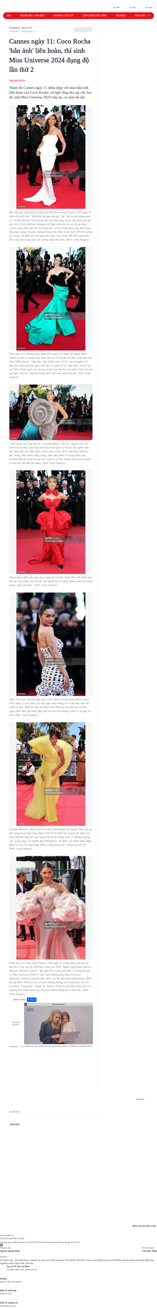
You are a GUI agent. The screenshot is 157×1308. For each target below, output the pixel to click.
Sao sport (94, 1260)
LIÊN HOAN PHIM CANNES (57, 1046)
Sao (9, 15)
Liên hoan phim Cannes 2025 (65, 212)
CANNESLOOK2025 (85, 1046)
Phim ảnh (140, 15)
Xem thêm (14, 1124)
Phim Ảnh (85, 1260)
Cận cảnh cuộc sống (95, 15)
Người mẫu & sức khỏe (108, 1260)
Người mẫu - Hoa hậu (32, 15)
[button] (83, 29)
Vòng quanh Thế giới (63, 1260)
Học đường (123, 1260)
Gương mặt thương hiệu (138, 1260)
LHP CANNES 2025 (41, 1046)
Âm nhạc (121, 15)
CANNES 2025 (29, 1046)
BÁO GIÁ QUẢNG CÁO (144, 1226)
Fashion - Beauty (64, 15)
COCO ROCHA (73, 1046)
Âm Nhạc (77, 1260)
